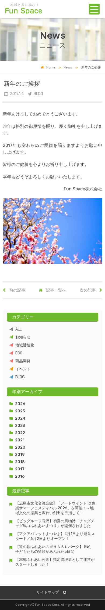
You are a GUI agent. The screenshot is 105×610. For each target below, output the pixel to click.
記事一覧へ (55, 290)
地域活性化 (24, 345)
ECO (18, 353)
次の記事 (88, 290)
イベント (22, 369)
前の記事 (16, 290)
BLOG (20, 377)
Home (50, 67)
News (68, 67)
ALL (18, 329)
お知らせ (22, 337)
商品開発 (22, 361)
